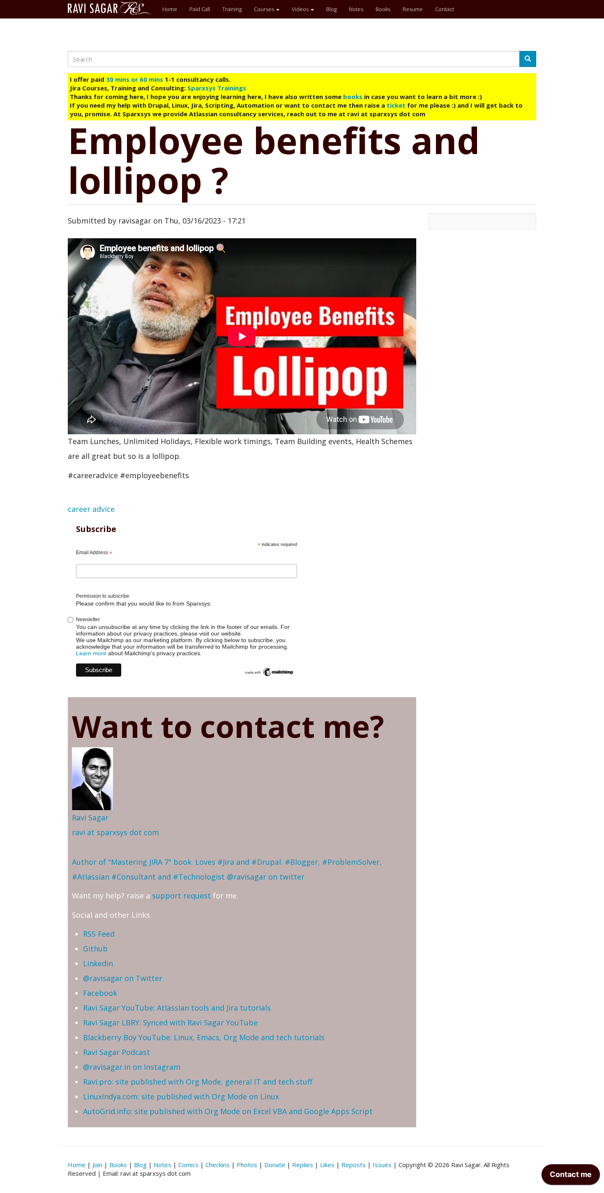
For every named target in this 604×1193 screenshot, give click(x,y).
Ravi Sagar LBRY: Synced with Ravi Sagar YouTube (170, 1022)
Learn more (91, 653)
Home (169, 9)
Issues (382, 1165)
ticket (396, 105)
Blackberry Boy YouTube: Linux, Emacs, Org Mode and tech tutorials (204, 1037)
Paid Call (199, 9)
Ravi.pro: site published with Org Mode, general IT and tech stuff (197, 1082)
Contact (444, 9)
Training (232, 9)
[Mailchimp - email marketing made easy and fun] (269, 671)
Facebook (100, 993)
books (352, 96)
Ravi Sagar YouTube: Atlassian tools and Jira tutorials (177, 1008)
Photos (247, 1165)
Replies (302, 1165)
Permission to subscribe (102, 596)
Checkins (217, 1165)
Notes (356, 9)
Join (97, 1165)
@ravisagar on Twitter (122, 978)
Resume (413, 9)
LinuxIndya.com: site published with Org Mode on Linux (181, 1096)
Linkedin (98, 963)
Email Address (94, 553)
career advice (91, 509)
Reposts (353, 1165)
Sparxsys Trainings (216, 88)
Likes (327, 1165)
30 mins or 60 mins (135, 79)
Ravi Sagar (90, 817)
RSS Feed (99, 934)
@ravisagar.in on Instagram (131, 1067)
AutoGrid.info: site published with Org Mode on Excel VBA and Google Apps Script (228, 1111)
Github (95, 948)
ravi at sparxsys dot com (115, 832)
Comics (188, 1165)
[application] (570, 1176)
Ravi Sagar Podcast (116, 1052)
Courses (264, 9)
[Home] (112, 8)
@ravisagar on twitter (265, 877)
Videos (301, 9)
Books (383, 9)
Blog (331, 9)
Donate (274, 1165)
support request (181, 896)
